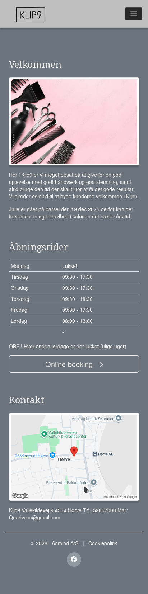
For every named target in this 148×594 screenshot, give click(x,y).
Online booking (70, 364)
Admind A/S (65, 543)
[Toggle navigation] (134, 13)
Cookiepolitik (102, 543)
